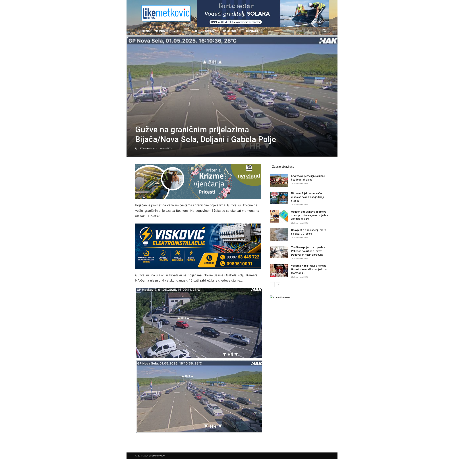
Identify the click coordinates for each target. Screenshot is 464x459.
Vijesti (178, 31)
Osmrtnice (230, 31)
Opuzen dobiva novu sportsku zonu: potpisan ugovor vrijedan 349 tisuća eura (309, 215)
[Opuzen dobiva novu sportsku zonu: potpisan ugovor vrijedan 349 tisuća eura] (279, 216)
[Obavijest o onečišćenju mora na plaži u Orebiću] (279, 234)
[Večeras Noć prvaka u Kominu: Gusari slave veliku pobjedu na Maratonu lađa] (279, 270)
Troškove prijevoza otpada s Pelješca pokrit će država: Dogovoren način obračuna (308, 251)
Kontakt (252, 31)
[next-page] (278, 284)
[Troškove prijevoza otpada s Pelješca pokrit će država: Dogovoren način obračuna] (279, 252)
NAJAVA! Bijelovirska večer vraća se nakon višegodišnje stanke (307, 197)
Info (194, 31)
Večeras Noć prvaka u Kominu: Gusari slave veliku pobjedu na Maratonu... (309, 269)
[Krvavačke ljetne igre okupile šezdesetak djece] (279, 180)
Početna (144, 31)
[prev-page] (272, 284)
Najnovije (162, 31)
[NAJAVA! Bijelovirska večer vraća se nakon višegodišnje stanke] (279, 198)
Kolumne (211, 31)
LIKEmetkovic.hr (146, 148)
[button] (324, 31)
